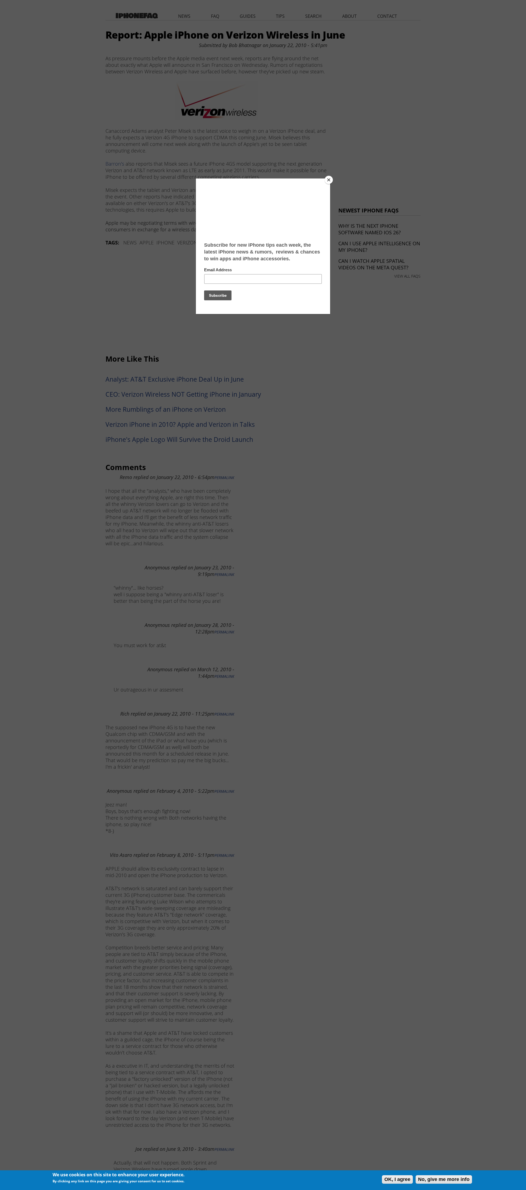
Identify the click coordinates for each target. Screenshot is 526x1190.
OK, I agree (397, 1179)
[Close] (329, 180)
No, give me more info (444, 1179)
